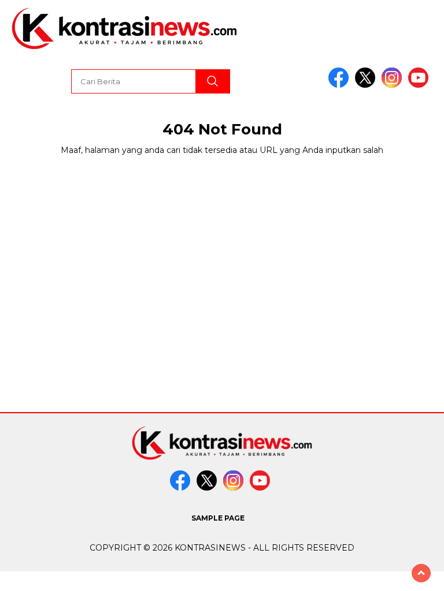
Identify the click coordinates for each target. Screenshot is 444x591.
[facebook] (340, 85)
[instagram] (394, 85)
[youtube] (420, 85)
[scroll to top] (421, 573)
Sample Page (218, 518)
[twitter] (367, 85)
